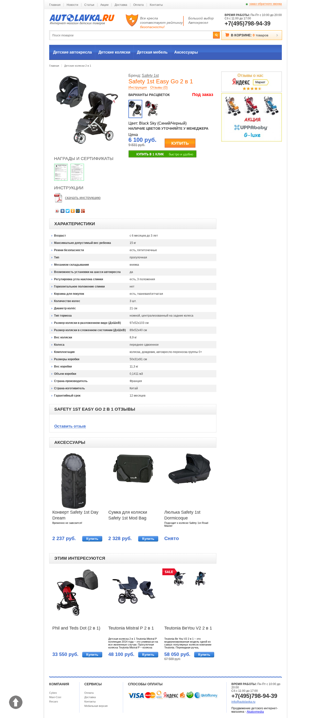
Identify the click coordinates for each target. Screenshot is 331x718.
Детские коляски (114, 52)
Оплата (138, 5)
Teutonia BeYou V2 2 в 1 (188, 628)
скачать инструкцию (83, 198)
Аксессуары (186, 52)
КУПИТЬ (180, 143)
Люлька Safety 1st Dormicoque (182, 515)
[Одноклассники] (72, 211)
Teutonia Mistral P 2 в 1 (131, 628)
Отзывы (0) (159, 87)
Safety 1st (150, 75)
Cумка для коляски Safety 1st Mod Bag (127, 515)
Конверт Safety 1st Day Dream (75, 515)
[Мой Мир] (77, 211)
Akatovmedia (255, 711)
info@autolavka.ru (243, 701)
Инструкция (137, 87)
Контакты (156, 5)
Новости (72, 5)
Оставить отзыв (70, 426)
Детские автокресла (72, 52)
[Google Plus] (83, 211)
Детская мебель (152, 52)
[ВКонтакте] (62, 211)
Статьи (89, 5)
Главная (55, 5)
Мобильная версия (96, 705)
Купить (92, 539)
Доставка (121, 5)
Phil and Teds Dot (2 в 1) (76, 628)
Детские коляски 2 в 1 (77, 65)
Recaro (53, 701)
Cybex (53, 692)
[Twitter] (67, 211)
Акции (104, 5)
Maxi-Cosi (55, 697)
